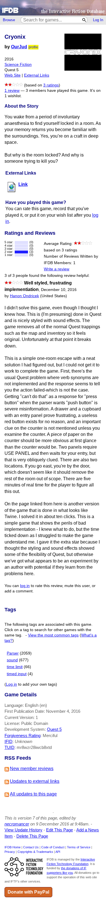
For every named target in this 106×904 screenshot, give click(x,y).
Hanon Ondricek (24, 296)
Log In (98, 20)
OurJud (19, 46)
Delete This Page (32, 836)
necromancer (17, 824)
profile (33, 47)
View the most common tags (53, 635)
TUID (9, 747)
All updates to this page (33, 794)
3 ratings (51, 85)
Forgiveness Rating (22, 735)
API (57, 851)
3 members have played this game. (57, 90)
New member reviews (31, 768)
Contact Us (31, 847)
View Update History (23, 829)
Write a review (56, 269)
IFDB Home (13, 847)
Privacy (10, 851)
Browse (9, 20)
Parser (13, 653)
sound (12, 660)
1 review (12, 90)
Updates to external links (34, 781)
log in (25, 586)
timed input (17, 674)
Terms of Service (78, 847)
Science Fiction (18, 64)
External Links (36, 75)
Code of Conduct (52, 847)
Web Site (13, 75)
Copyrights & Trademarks (35, 851)
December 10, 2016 (59, 290)
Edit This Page (59, 829)
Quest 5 (54, 729)
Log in (11, 684)
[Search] (84, 20)
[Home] (53, 8)
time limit (15, 667)
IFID (8, 741)
